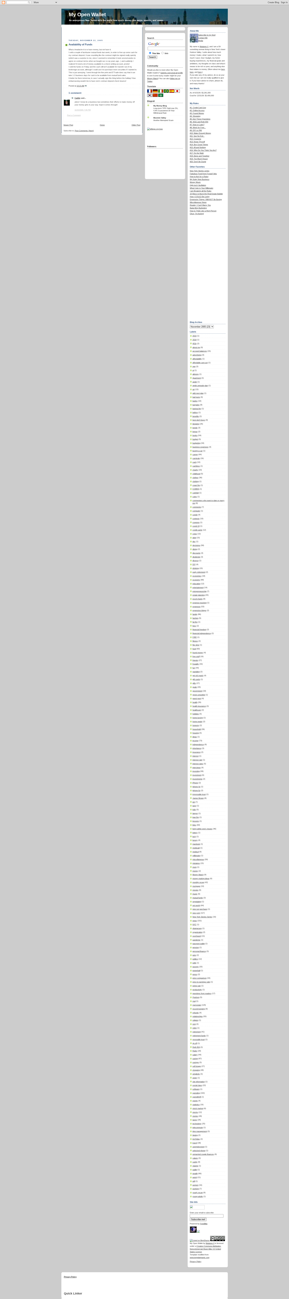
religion (195, 1020)
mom (194, 867)
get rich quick (197, 676)
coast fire (196, 485)
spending (196, 1093)
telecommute (197, 1127)
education (196, 584)
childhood (196, 474)
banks (195, 401)
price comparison (199, 978)
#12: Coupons (195, 139)
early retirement (198, 572)
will (193, 1181)
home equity (197, 722)
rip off (194, 1043)
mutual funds (197, 898)
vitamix (195, 1166)
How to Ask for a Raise (199, 177)
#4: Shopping (195, 116)
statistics (196, 1105)
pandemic (196, 940)
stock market (197, 1108)
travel (194, 1143)
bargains (196, 405)
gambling (196, 672)
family (194, 614)
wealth (195, 1173)
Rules (194, 1051)
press (194, 974)
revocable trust (198, 1039)
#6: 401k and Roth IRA (199, 122)
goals (194, 687)
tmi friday (196, 1139)
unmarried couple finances (203, 1154)
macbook (196, 844)
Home (102, 125)
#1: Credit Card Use (198, 108)
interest (195, 756)
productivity (197, 990)
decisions (196, 545)
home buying (197, 718)
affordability (197, 359)
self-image (196, 1066)
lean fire (195, 817)
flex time (195, 645)
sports (195, 1101)
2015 (194, 336)
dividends (196, 557)
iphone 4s (196, 787)
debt (194, 538)
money (195, 871)
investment (196, 775)
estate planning (198, 595)
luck (194, 836)
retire (194, 1028)
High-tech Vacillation (198, 185)
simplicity (196, 1074)
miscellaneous (198, 859)
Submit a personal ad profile (171, 73)
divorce (195, 561)
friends (195, 660)
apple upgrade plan (200, 386)
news (194, 921)
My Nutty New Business (199, 179)
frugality (195, 664)
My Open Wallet (87, 14)
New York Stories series (199, 171)
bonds (195, 428)
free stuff (196, 656)
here (223, 69)
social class (197, 1085)
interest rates (197, 764)
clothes (195, 478)
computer (196, 511)
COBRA (195, 489)
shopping (196, 1070)
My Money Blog (160, 106)
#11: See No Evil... (197, 136)
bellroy (195, 412)
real (194, 1001)
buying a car (197, 451)
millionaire (196, 856)
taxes (194, 1120)
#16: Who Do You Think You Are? (203, 150)
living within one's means (202, 829)
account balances (199, 351)
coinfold (195, 493)
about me (196, 347)
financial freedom (199, 629)
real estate (196, 1005)
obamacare (197, 928)
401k (194, 344)
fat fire (195, 622)
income (195, 741)
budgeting (196, 443)
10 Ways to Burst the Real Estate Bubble (206, 194)
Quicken (195, 997)
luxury (195, 840)
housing (195, 733)
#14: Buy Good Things (199, 145)
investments (197, 779)
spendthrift (196, 1097)
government (197, 691)
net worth (196, 905)
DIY (194, 564)
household (196, 729)
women (195, 1185)
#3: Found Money (197, 113)
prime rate (196, 986)
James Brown (198, 798)
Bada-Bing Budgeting (198, 208)
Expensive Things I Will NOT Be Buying (206, 199)
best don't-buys (198, 420)
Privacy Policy (195, 1262)
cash (194, 462)
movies (195, 890)
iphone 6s (196, 790)
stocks (195, 1112)
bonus (195, 432)
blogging (195, 424)
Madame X (204, 47)
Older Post (136, 125)
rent (194, 1024)
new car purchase (199, 909)
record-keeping (198, 1009)
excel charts (197, 599)
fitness (195, 641)
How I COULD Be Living (199, 197)
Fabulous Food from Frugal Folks (203, 174)
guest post (196, 698)
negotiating (196, 902)
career (195, 454)
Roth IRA (196, 1047)
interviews (196, 768)
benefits (195, 416)
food (194, 649)
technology (196, 1124)
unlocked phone (198, 1151)
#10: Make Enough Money (200, 133)
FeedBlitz (204, 1224)
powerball (196, 971)
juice (194, 806)
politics (195, 959)
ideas (194, 737)
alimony (195, 374)
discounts (196, 553)
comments (196, 507)
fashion (195, 618)
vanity (194, 1162)
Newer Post (68, 125)
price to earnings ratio (201, 982)
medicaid (196, 848)
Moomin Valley (159, 118)
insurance (196, 752)
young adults (197, 1196)
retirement (196, 1032)
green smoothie (198, 695)
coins (194, 497)
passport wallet (198, 944)
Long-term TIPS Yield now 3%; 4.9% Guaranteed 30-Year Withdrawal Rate (165, 110)
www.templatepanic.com (199, 1257)
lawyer (195, 813)
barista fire (196, 409)
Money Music (195, 182)
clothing (195, 481)
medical (195, 852)
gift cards (196, 679)
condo (195, 515)
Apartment (196, 378)
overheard (196, 936)
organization (197, 932)
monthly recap (198, 882)
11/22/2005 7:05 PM (83, 110)
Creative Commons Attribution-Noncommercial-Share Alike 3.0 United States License (205, 1249)
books (195, 435)
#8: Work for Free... (198, 128)
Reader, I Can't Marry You (200, 205)
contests (196, 519)
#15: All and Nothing (198, 147)
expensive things (199, 610)
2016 (194, 340)
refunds (195, 1013)
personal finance (199, 951)
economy (196, 580)
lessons (195, 821)
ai (193, 370)
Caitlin (77, 98)
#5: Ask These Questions (200, 119)
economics (196, 576)
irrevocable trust (199, 794)
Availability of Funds (80, 44)
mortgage (196, 886)
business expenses (200, 447)
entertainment (198, 587)
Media (200, 41)
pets (194, 955)
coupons (196, 522)
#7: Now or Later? (197, 125)
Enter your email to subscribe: (202, 1213)
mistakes (196, 863)
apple (194, 382)
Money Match (198, 875)
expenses (196, 607)
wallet (194, 1170)
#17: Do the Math (197, 153)
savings (195, 1062)
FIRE (194, 637)
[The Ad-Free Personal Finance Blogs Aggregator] (155, 129)
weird (194, 1177)
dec (194, 541)
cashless (196, 466)
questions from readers (201, 993)
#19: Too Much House (199, 159)
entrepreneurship (199, 591)
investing (196, 771)
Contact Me (203, 38)
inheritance (196, 748)
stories (195, 1116)
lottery (195, 833)
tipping (195, 1135)
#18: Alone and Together (199, 156)
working (195, 1189)
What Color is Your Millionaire (201, 188)
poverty (195, 967)
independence (198, 744)
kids (194, 810)
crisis (194, 534)
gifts (194, 683)
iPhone (195, 783)
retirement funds (199, 1036)
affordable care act (200, 363)
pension (195, 947)
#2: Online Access (197, 110)
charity (195, 470)
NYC (194, 925)
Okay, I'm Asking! (197, 214)
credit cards (197, 530)
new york (196, 913)
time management (199, 1131)
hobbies (195, 714)
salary (195, 1055)
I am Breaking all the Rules (200, 191)
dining (194, 549)
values (195, 1158)
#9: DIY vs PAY (196, 130)
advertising (196, 355)
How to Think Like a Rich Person (203, 211)
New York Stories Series (202, 917)
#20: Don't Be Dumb (198, 162)
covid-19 (196, 526)
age (194, 366)
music (194, 894)
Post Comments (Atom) (84, 131)
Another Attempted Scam (163, 120)
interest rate (197, 760)
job (193, 802)
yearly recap (197, 1193)
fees (194, 626)
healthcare (196, 710)
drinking (195, 568)
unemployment (198, 1147)
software (196, 1089)
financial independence (201, 633)
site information (198, 1082)
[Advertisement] (103, 32)
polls (194, 963)
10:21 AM (80, 86)
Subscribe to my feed (206, 35)
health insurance (199, 706)
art (193, 389)
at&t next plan (198, 393)
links (194, 825)
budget (195, 439)
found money (197, 653)
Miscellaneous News (198, 202)
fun (193, 668)
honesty (195, 725)
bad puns (196, 397)
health (194, 702)
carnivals (196, 458)
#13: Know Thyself (197, 142)
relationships (197, 1016)
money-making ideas (200, 878)
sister (194, 1078)
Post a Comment (74, 115)
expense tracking (199, 603)
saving (195, 1059)
